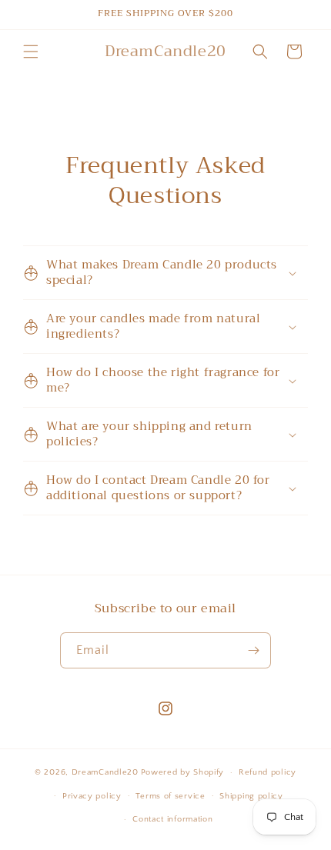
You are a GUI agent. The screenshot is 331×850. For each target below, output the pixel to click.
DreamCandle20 (105, 772)
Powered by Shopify (183, 772)
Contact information (172, 819)
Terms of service (170, 796)
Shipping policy (251, 796)
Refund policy (267, 772)
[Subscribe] (253, 650)
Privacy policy (92, 796)
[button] (31, 51)
